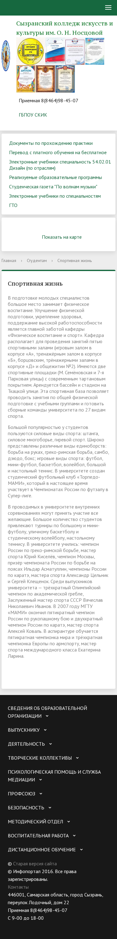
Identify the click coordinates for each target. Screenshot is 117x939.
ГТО (13, 205)
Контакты (18, 887)
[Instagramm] (49, 926)
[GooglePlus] (73, 926)
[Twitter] (24, 926)
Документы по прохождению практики (51, 143)
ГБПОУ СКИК (33, 115)
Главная (9, 260)
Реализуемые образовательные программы (55, 177)
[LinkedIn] (61, 926)
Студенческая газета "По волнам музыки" (53, 186)
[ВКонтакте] (12, 926)
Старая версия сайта (35, 863)
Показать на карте (62, 237)
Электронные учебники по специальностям (55, 196)
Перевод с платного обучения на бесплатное (58, 152)
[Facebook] (36, 926)
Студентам (37, 260)
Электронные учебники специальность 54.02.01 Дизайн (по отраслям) (60, 165)
